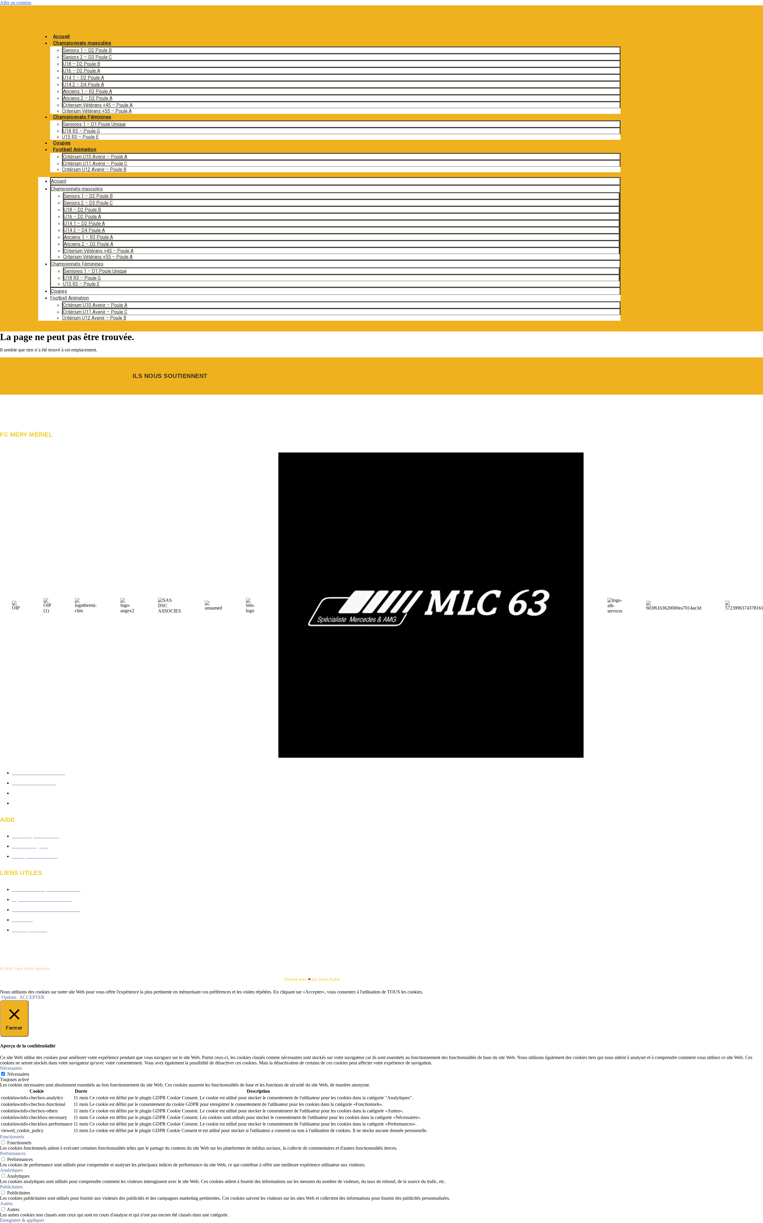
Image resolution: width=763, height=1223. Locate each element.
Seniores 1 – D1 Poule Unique (94, 124)
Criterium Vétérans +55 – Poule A (97, 111)
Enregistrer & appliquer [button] (22, 1220)
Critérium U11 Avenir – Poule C (95, 163)
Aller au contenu (15, 2)
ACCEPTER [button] (31, 997)
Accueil (61, 36)
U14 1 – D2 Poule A (83, 77)
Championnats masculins (82, 43)
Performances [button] (13, 1153)
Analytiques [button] (11, 1170)
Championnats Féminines (82, 117)
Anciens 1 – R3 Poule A (87, 91)
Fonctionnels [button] (12, 1136)
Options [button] (8, 997)
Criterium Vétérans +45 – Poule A (98, 105)
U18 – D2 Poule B (81, 64)
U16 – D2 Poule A (81, 71)
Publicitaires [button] (11, 1186)
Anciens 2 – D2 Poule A (87, 98)
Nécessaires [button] (11, 1068)
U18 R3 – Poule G (81, 131)
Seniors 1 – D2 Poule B (87, 50)
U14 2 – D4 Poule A (83, 84)
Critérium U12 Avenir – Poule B (94, 169)
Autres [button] (6, 1203)
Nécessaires (18, 1074)
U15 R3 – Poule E (80, 137)
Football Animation (74, 149)
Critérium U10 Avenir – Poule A (95, 156)
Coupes (62, 143)
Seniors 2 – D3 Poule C (87, 57)
